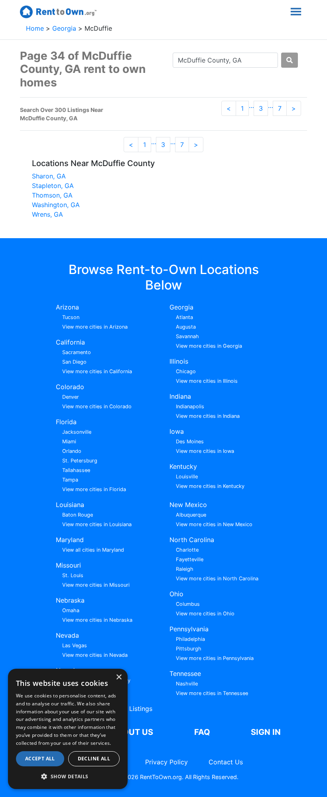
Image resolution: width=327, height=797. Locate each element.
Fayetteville (189, 559)
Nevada (67, 635)
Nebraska (70, 600)
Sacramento (76, 352)
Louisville (187, 477)
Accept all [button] (40, 758)
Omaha (70, 610)
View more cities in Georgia (209, 346)
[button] (68, 776)
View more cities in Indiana (208, 416)
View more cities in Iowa (205, 451)
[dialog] (68, 729)
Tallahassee (76, 470)
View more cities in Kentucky (210, 486)
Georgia (65, 28)
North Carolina (191, 540)
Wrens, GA (47, 214)
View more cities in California (97, 371)
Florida (66, 422)
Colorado (70, 387)
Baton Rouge (77, 515)
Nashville (187, 684)
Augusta (186, 327)
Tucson (70, 317)
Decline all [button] (94, 758)
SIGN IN (266, 732)
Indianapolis (190, 406)
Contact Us (226, 762)
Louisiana (70, 505)
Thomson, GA (52, 195)
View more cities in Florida (94, 489)
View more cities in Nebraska (97, 620)
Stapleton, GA (53, 186)
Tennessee (185, 674)
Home (36, 28)
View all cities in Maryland (93, 550)
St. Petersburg (79, 461)
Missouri (68, 565)
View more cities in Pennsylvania (215, 658)
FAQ (202, 732)
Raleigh (184, 569)
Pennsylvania (189, 629)
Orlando (71, 451)
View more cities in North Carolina (217, 579)
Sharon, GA (49, 176)
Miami (69, 442)
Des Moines (190, 442)
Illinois (178, 361)
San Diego (74, 362)
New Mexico (188, 505)
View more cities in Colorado (97, 406)
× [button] (119, 677)
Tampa (70, 480)
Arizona (67, 307)
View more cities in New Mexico (214, 524)
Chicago (186, 371)
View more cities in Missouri (96, 585)
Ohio (176, 594)
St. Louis (72, 575)
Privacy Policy (166, 762)
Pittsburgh (188, 649)
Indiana (180, 396)
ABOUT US (132, 732)
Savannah (187, 336)
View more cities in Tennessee (212, 693)
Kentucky (183, 466)
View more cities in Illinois (207, 381)
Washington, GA (56, 205)
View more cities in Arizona (95, 327)
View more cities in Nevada (95, 655)
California (70, 342)
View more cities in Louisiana (97, 524)
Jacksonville (76, 432)
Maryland (70, 540)
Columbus (188, 604)
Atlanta (184, 317)
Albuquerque (191, 515)
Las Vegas (74, 645)
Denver (70, 397)
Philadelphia (190, 639)
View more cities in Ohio (205, 614)
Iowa (176, 431)
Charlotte (187, 550)
